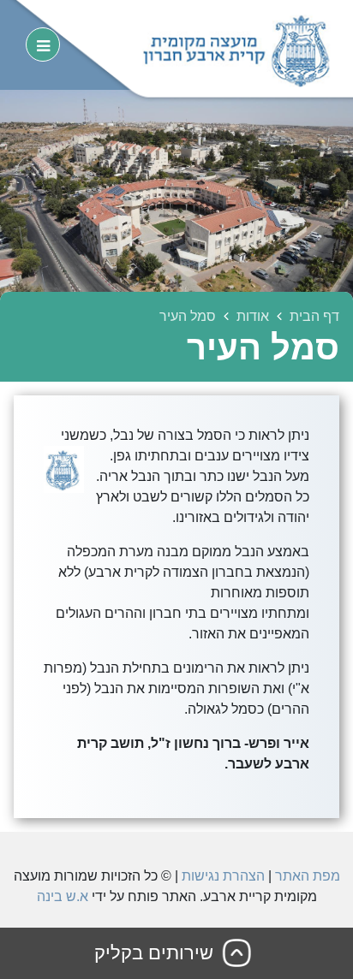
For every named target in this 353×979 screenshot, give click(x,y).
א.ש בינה (62, 896)
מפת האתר (307, 876)
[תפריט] (43, 44)
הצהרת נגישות (223, 876)
